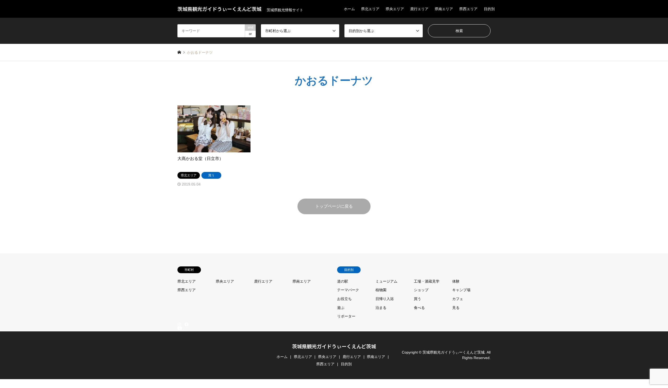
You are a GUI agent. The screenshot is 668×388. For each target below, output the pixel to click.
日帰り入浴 (384, 299)
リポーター (346, 316)
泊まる (380, 308)
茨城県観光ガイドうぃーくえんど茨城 (334, 346)
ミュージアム (386, 281)
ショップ (421, 290)
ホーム (349, 9)
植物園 (380, 290)
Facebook (186, 324)
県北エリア (370, 9)
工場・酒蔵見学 (426, 281)
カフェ (457, 299)
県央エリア (395, 9)
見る (456, 308)
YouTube (179, 381)
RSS (179, 385)
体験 (456, 281)
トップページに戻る (334, 206)
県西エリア (468, 9)
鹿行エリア (419, 9)
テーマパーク (348, 290)
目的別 (489, 9)
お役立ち (344, 299)
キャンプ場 (461, 290)
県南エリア (444, 9)
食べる (419, 308)
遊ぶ (340, 308)
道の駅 (342, 281)
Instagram (179, 324)
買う (417, 299)
